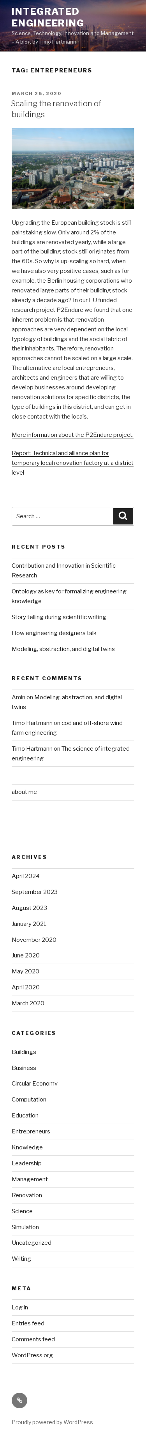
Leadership (27, 1163)
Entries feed (28, 1323)
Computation (29, 1099)
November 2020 (34, 939)
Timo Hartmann (32, 723)
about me (24, 791)
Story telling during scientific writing (59, 617)
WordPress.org (32, 1355)
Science (22, 1211)
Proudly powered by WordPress (52, 1422)
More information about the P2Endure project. (73, 434)
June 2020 (26, 955)
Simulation (25, 1227)
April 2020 (26, 987)
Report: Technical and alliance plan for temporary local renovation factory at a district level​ (73, 463)
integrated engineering (48, 17)
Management (30, 1179)
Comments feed (33, 1339)
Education (25, 1115)
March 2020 (28, 1003)
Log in (20, 1307)
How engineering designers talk (54, 633)
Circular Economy (35, 1083)
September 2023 (35, 892)
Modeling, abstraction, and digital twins (63, 649)
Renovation (27, 1195)
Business (24, 1068)
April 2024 (26, 876)
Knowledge (27, 1147)
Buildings (24, 1052)
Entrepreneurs (31, 1131)
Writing (21, 1258)
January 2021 (29, 923)
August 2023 (29, 907)
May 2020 (25, 971)
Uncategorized (31, 1242)
